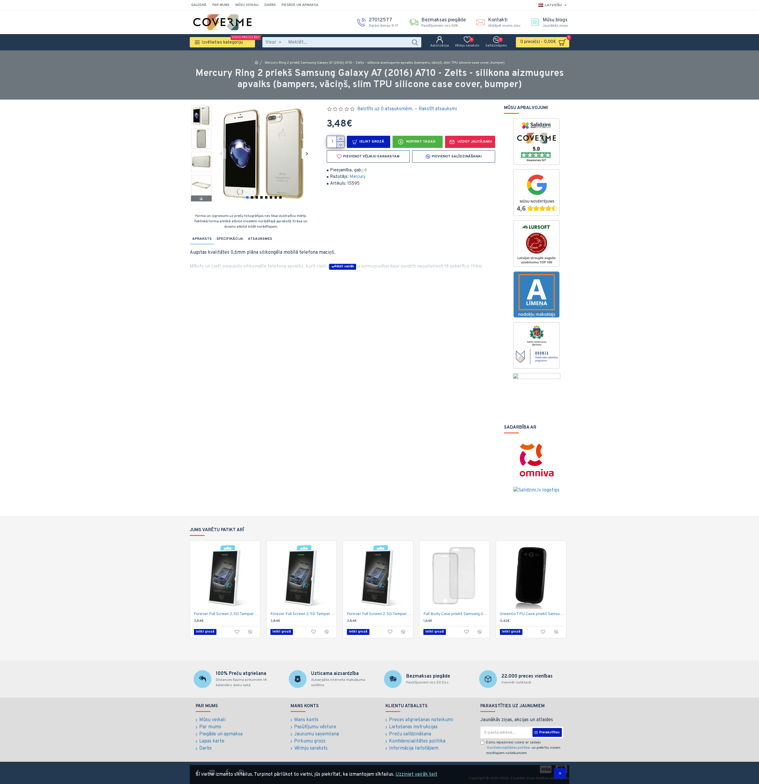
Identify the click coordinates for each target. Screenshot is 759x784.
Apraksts (202, 239)
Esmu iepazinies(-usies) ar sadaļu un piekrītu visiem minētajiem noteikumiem (523, 748)
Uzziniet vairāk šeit (416, 774)
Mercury (358, 177)
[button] (221, 153)
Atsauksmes (260, 239)
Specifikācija (229, 239)
